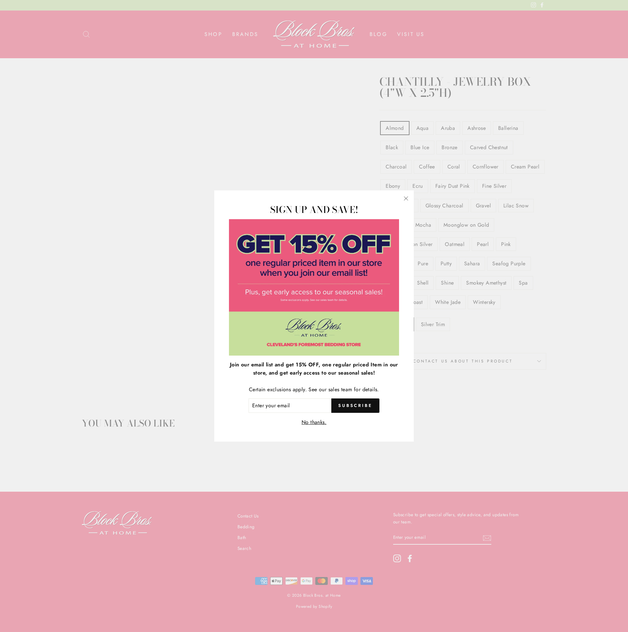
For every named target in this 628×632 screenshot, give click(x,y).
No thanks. (314, 422)
